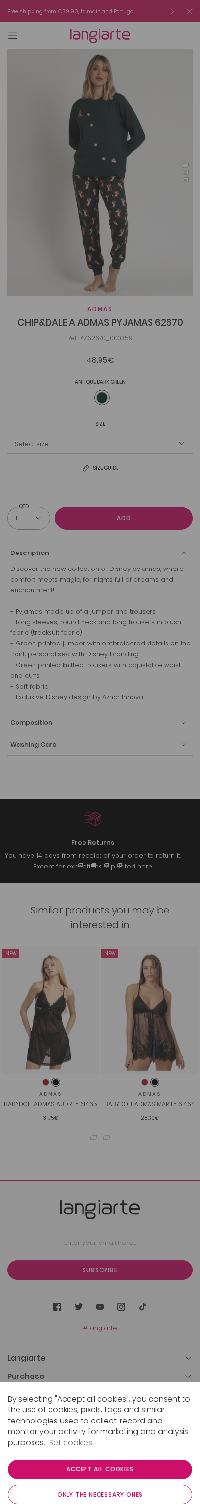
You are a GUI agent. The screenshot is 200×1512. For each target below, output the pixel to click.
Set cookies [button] (70, 1442)
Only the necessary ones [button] (100, 1494)
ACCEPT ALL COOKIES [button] (100, 1469)
